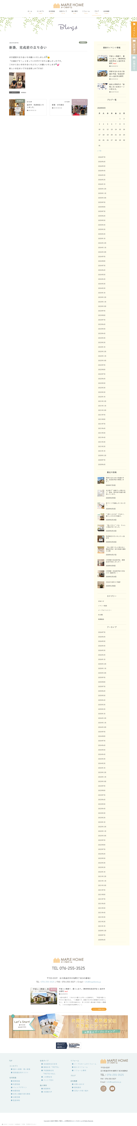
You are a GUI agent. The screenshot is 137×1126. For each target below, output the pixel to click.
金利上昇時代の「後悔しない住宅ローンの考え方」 (117, 86)
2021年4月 (101, 437)
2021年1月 (101, 451)
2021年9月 (101, 415)
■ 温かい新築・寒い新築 (20, 1069)
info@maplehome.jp (93, 982)
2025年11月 (102, 193)
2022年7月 (101, 374)
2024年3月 (101, 284)
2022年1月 (101, 396)
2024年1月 (101, 293)
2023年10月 (102, 306)
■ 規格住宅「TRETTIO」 (50, 1067)
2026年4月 (101, 170)
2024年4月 (101, 279)
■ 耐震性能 (15, 1091)
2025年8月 (101, 207)
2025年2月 (101, 234)
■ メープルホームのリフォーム (84, 1064)
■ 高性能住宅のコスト (19, 1072)
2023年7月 (101, 320)
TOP (10, 1061)
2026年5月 (101, 166)
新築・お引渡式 (58, 105)
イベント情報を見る (99, 1009)
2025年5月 (101, 220)
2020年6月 (101, 464)
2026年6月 (101, 161)
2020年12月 (102, 455)
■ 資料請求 (76, 1087)
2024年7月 (101, 265)
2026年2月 (101, 179)
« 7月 (99, 151)
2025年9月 (101, 202)
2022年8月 (101, 369)
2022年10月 (102, 360)
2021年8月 (101, 419)
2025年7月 (101, 211)
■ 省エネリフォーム (80, 1067)
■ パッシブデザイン (19, 1087)
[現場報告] (17, 107)
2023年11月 (102, 302)
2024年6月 (101, 270)
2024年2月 (101, 288)
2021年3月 (101, 442)
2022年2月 (101, 392)
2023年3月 (101, 338)
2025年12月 (102, 189)
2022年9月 (101, 365)
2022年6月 (101, 378)
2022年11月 (102, 356)
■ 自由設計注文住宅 (49, 1064)
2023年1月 (101, 347)
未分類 (100, 615)
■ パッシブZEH (47, 1080)
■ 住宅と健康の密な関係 (20, 1094)
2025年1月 (101, 238)
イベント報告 (102, 605)
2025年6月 (101, 216)
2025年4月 (101, 225)
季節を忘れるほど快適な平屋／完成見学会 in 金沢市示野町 (117, 74)
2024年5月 (101, 274)
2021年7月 (101, 424)
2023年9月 (101, 311)
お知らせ (101, 601)
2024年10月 (102, 252)
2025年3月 (101, 229)
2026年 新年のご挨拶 (113, 582)
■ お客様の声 (46, 1092)
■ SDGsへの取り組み (80, 1091)
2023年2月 (101, 342)
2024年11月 (102, 247)
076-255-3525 (72, 968)
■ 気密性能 (15, 1084)
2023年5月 (101, 329)
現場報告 (83, 42)
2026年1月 (101, 184)
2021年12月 (102, 401)
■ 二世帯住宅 (46, 1077)
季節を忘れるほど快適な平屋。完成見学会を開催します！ (115, 479)
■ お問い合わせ (78, 1084)
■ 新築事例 (45, 1088)
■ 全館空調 (15, 1097)
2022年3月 (101, 387)
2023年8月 (101, 315)
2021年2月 (101, 446)
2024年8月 (101, 261)
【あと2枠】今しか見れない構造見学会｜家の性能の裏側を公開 (115, 549)
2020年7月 (101, 460)
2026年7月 (101, 157)
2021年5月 (101, 433)
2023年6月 (101, 324)
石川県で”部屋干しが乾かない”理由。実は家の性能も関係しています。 (115, 492)
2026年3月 (101, 175)
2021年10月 (102, 410)
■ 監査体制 (15, 1100)
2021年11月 (102, 406)
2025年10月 (102, 198)
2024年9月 (101, 256)
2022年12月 (102, 351)
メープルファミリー (105, 610)
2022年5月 (101, 383)
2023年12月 (102, 297)
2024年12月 (102, 243)
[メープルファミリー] (79, 107)
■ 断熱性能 (15, 1081)
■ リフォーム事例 (79, 1070)
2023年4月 (101, 333)
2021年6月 (101, 428)
